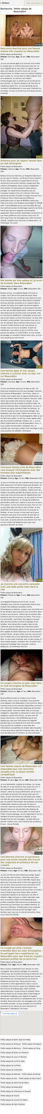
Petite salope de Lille (9, 1078)
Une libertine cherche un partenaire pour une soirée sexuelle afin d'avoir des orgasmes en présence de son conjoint (20, 860)
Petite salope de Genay (31, 1074)
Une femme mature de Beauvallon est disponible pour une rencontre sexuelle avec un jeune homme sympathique (21, 770)
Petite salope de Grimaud (10, 1044)
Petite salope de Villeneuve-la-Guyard (16, 1091)
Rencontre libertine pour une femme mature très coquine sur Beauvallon (20, 50)
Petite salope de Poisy (31, 1048)
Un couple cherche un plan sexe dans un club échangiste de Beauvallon (21, 684)
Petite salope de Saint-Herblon (13, 1104)
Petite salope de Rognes (31, 1044)
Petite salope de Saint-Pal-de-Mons (15, 1083)
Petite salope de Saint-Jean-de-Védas (15, 1040)
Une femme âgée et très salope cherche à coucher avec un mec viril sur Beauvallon (20, 373)
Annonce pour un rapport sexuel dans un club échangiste (21, 162)
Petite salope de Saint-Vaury (30, 1078)
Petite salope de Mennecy (11, 1048)
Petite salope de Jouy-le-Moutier (14, 1057)
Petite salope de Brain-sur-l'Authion (15, 1053)
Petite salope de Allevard (10, 1074)
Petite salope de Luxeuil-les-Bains (14, 1100)
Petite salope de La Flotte (11, 1065)
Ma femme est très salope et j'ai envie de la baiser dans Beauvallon (21, 282)
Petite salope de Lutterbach (11, 1070)
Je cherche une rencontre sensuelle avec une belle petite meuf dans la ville (20, 587)
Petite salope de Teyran (10, 1096)
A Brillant (4, 3)
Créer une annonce (34, 3)
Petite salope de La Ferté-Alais (13, 1061)
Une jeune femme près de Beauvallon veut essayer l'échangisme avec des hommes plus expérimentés (21, 470)
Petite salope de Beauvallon (11, 1087)
